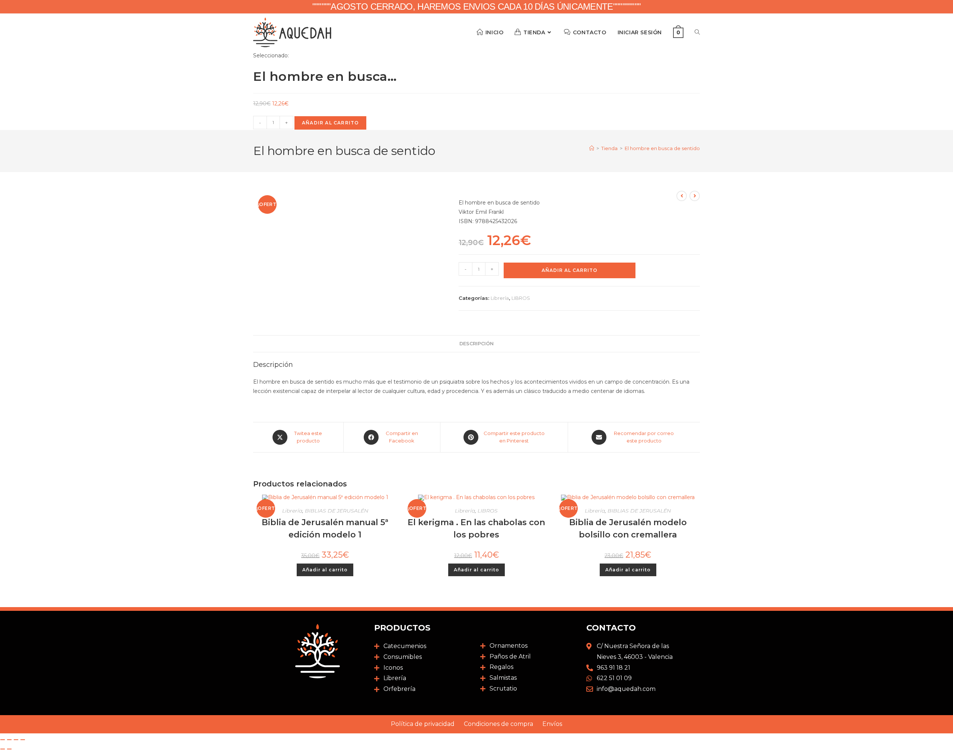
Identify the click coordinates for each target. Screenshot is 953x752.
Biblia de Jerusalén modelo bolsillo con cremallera (628, 528)
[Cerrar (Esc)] (22, 739)
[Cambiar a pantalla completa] (9, 739)
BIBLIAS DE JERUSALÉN (336, 510)
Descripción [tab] (476, 343)
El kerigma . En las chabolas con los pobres (476, 528)
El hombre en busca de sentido (662, 148)
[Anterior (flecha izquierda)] (2, 749)
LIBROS (520, 298)
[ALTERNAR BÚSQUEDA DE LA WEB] (697, 32)
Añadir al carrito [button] (325, 569)
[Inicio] (591, 148)
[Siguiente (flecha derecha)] (9, 749)
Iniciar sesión (640, 32)
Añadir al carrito (330, 123)
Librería (500, 298)
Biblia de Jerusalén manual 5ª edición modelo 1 (325, 528)
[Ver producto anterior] (681, 196)
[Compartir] (16, 739)
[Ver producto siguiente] (694, 196)
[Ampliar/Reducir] (2, 739)
